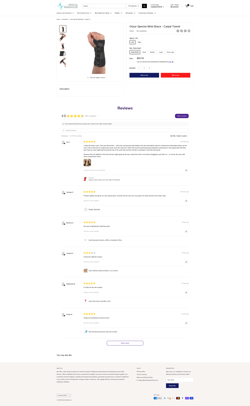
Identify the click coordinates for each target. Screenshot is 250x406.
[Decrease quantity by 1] (139, 68)
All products (65, 19)
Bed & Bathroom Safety (102, 13)
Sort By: (173, 136)
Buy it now (175, 75)
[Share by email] (189, 31)
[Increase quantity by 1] (149, 68)
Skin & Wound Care (83, 13)
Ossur (131, 31)
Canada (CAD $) (62, 395)
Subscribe (172, 385)
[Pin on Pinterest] (181, 31)
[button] (97, 116)
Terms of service (142, 374)
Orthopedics (129, 13)
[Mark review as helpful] (186, 170)
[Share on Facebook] (177, 31)
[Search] (144, 6)
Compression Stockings (146, 13)
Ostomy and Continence (64, 13)
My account (174, 7)
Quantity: (132, 68)
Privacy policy (141, 371)
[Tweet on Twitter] (185, 31)
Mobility (117, 13)
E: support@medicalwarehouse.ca (147, 380)
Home (58, 19)
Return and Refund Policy (145, 377)
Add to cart (144, 75)
